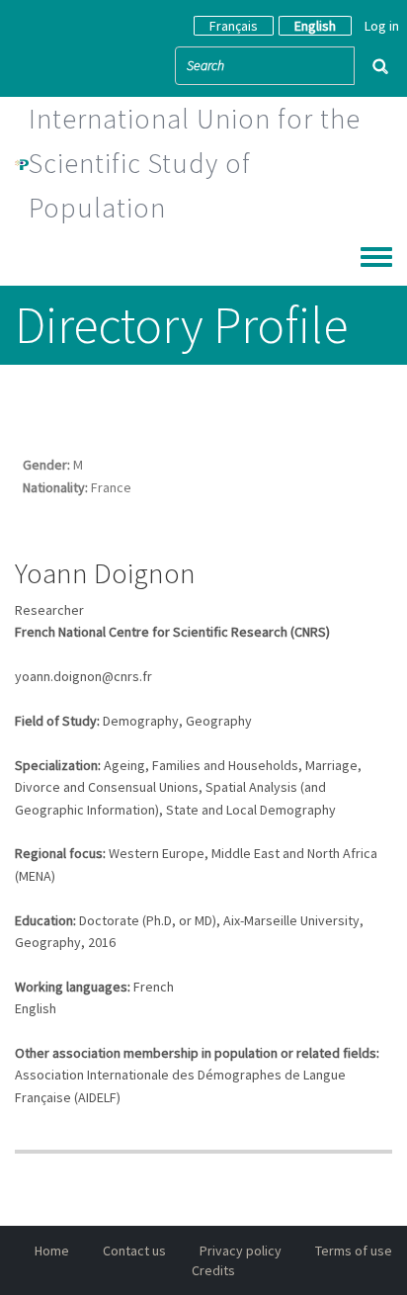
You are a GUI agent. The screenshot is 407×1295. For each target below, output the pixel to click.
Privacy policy (241, 1250)
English (315, 26)
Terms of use (353, 1250)
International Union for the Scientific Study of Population (195, 163)
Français (233, 26)
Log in (382, 26)
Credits (213, 1270)
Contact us (134, 1250)
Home (52, 1250)
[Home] (22, 163)
